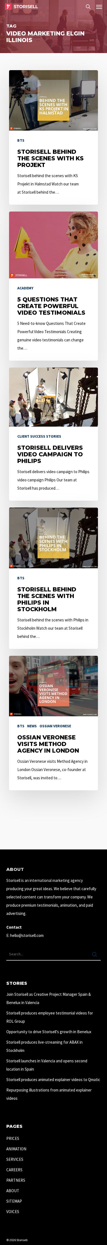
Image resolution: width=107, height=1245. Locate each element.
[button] (99, 6)
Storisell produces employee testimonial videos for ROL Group (49, 1017)
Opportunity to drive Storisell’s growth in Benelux (48, 1031)
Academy (25, 288)
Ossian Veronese (55, 725)
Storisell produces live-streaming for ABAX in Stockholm (44, 1046)
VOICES (12, 1211)
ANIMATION (16, 1148)
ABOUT (12, 1190)
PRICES (12, 1138)
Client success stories (39, 436)
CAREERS (14, 1169)
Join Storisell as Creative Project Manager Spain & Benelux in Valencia (48, 998)
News (32, 725)
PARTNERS (15, 1180)
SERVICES (14, 1159)
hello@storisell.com (27, 935)
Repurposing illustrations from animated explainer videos (49, 1094)
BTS (20, 140)
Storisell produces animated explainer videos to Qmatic (53, 1079)
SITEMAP (14, 1201)
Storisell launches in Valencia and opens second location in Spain (46, 1065)
